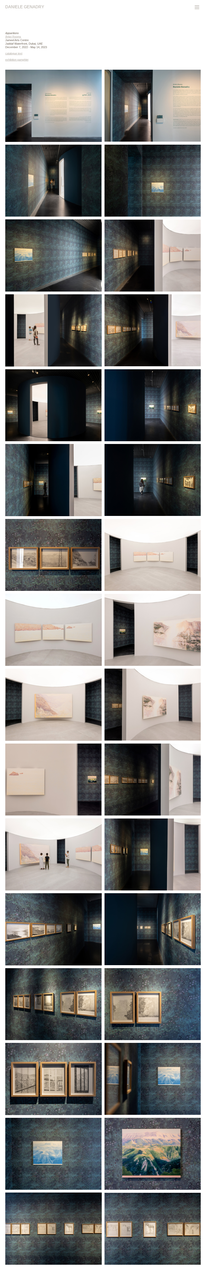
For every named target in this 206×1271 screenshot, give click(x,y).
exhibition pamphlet (16, 59)
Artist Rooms (13, 36)
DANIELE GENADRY (24, 7)
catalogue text (13, 53)
